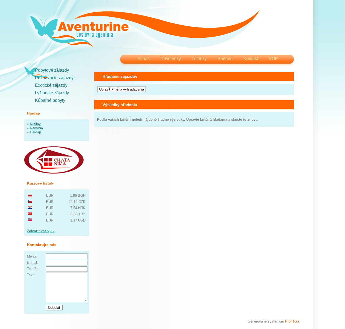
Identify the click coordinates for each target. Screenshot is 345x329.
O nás (144, 58)
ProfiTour (292, 321)
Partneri (225, 58)
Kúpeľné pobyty (50, 100)
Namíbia (36, 128)
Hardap (35, 132)
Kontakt (250, 58)
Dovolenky (170, 58)
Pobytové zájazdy (52, 70)
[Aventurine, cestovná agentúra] (144, 29)
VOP (273, 58)
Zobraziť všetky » (40, 231)
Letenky (199, 58)
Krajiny (35, 124)
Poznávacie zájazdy (54, 77)
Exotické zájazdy (51, 85)
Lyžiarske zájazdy (52, 93)
